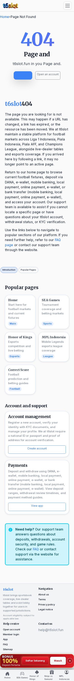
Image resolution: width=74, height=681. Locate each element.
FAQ (36, 549)
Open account (11, 629)
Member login (11, 634)
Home (4, 17)
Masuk (58, 660)
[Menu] (67, 6)
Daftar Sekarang (35, 660)
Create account (37, 448)
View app (37, 505)
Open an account (48, 74)
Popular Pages (28, 269)
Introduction (8, 269)
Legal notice (45, 609)
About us (43, 594)
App (5, 639)
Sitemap (8, 649)
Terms (42, 599)
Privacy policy (46, 604)
